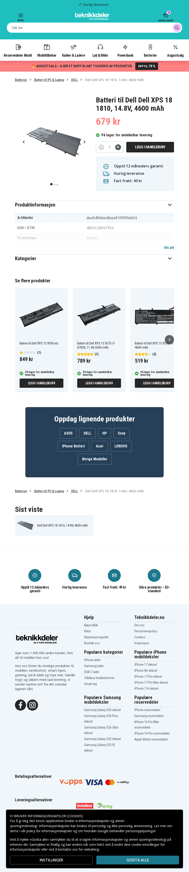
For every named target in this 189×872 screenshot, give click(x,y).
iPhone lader (92, 660)
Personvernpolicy (145, 631)
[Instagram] (32, 704)
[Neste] (169, 339)
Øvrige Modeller (94, 459)
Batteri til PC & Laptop (49, 80)
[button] (94, 205)
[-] (101, 147)
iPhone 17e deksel (146, 688)
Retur (87, 631)
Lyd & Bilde (100, 55)
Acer (99, 446)
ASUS (68, 433)
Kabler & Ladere (73, 55)
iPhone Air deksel (145, 670)
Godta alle (138, 860)
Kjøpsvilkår (91, 625)
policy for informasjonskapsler (49, 831)
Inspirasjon (141, 643)
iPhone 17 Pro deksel (148, 676)
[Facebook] (20, 704)
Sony (121, 433)
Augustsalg (175, 55)
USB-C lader (91, 672)
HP (104, 433)
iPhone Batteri (73, 446)
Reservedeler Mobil (18, 55)
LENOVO (121, 446)
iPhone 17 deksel (145, 664)
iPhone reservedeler (147, 710)
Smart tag (90, 684)
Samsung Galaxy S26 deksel (102, 710)
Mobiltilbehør (46, 55)
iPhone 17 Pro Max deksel (151, 682)
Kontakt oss (92, 643)
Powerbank (125, 55)
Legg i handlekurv (150, 147)
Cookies (139, 637)
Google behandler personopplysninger (126, 831)
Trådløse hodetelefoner (99, 678)
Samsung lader (94, 666)
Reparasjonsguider (96, 637)
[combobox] (94, 28)
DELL (74, 80)
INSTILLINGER (51, 860)
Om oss (139, 625)
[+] (118, 147)
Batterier (150, 55)
